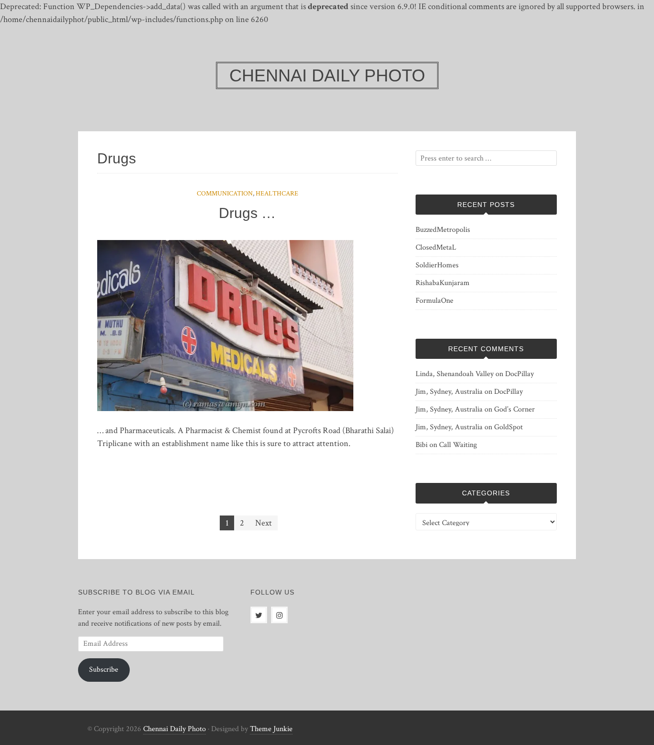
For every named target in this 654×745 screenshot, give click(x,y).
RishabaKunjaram (443, 283)
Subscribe (103, 670)
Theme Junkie (271, 729)
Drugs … (247, 213)
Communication (225, 193)
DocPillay (519, 374)
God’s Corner (514, 409)
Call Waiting (458, 445)
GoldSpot (508, 427)
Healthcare (277, 193)
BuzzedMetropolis (443, 230)
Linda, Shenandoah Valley (455, 374)
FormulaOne (434, 301)
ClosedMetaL (436, 247)
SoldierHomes (437, 265)
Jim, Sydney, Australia (449, 392)
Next (263, 522)
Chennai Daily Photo (174, 729)
